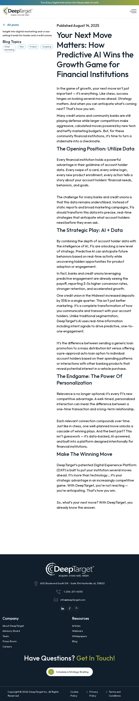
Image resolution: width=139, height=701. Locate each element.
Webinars (77, 630)
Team (6, 636)
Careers (7, 646)
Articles (76, 625)
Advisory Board (11, 630)
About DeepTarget (13, 625)
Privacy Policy (93, 693)
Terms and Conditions (115, 693)
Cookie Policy (74, 693)
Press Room (10, 641)
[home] (17, 11)
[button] (132, 11)
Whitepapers (79, 636)
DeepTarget (36, 691)
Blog (74, 641)
